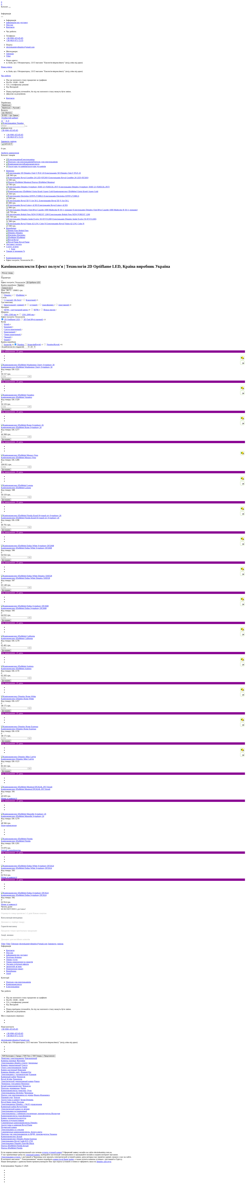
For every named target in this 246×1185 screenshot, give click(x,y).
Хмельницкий (31, 1058)
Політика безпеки (14, 957)
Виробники (11, 228)
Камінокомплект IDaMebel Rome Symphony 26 (21, 427)
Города (18, 1056)
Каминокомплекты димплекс (14, 1090)
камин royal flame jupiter (63, 1159)
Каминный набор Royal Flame (14, 1107)
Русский (16, 108)
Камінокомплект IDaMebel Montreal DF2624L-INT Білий (25, 789)
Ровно (37, 1081)
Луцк (29, 1090)
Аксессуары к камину (10, 1100)
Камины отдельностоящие (12, 1120)
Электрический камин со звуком (15, 1109)
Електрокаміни (12, 987)
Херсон (17, 1097)
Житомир (21, 1061)
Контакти (10, 27)
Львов (24, 1067)
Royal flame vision (8, 1102)
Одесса (24, 1065)
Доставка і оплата (14, 244)
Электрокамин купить (10, 1157)
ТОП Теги (26, 1056)
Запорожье (33, 1063)
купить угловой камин (52, 1152)
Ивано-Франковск (42, 1095)
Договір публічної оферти (17, 964)
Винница (25, 1084)
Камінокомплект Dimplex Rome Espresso (18, 729)
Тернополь (17, 1079)
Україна (21, 285)
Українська (6, 108)
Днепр (23, 1088)
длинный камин (33, 1155)
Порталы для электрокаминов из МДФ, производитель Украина (29, 1134)
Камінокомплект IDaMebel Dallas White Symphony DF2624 (26, 868)
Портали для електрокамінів (18, 982)
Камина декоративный (11, 1065)
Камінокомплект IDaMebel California (17, 638)
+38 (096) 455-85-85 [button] (9, 1029)
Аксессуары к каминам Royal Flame (16, 1125)
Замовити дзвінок (9, 141)
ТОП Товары (37, 1056)
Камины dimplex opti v (10, 1072)
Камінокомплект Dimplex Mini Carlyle (17, 759)
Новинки (10, 171)
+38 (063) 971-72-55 (14, 40)
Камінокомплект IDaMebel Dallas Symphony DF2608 (24, 608)
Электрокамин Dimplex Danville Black (17, 1143)
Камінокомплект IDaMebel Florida (15, 841)
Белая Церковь (27, 1100)
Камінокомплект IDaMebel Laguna (16, 488)
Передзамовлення (9, 825)
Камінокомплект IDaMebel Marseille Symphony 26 (22, 816)
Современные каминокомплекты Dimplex (19, 1123)
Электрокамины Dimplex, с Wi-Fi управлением (21, 1104)
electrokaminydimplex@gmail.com (20, 47)
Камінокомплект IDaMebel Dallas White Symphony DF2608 (26, 548)
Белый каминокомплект (11, 1086)
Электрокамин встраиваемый (14, 1111)
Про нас (9, 25)
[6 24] (27, 365)
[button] (6, 67)
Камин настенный (9, 1070)
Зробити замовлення (10, 153)
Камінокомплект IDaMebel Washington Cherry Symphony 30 (26, 367)
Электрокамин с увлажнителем (14, 1074)
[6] (19, 455)
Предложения (49, 1056)
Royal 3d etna (6, 1079)
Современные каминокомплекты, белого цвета (21, 1132)
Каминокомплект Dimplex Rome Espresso (19, 1139)
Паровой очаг (7, 1097)
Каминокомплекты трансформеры (16, 1116)
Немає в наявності (9, 798)
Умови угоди (12, 960)
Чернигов (21, 1077)
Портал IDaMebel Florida (11, 1148)
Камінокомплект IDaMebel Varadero (16, 397)
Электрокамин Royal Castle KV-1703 (17, 1141)
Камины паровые (8, 1061)
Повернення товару (14, 969)
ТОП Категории (8, 1056)
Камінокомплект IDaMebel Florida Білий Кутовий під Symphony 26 (30, 518)
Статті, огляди (12, 247)
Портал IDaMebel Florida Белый (15, 1146)
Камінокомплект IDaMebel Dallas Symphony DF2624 (24, 895)
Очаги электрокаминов (11, 1067)
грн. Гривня (13, 115)
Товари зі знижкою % (15, 251)
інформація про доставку (17, 22)
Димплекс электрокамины (12, 1058)
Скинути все (7, 288)
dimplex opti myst (104, 1161)
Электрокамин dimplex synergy (14, 1063)
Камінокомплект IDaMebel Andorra (16, 668)
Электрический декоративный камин (17, 1081)
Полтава (20, 1102)
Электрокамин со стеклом (12, 1130)
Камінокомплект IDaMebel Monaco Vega (18, 457)
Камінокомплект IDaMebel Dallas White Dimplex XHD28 (25, 578)
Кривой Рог (26, 1072)
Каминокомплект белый (11, 1136)
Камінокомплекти (14, 258)
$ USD (4, 115)
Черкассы (26, 1086)
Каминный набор (8, 1077)
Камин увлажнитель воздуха (13, 1118)
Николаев (22, 1070)
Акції (8, 973)
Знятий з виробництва (11, 850)
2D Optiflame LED (33, 282)
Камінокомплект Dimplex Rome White (17, 699)
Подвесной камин (9, 1127)
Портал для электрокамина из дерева (17, 1095)
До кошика (6, 379)
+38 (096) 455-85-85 (14, 38)
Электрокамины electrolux (12, 1093)
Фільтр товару (7, 273)
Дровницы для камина (11, 1084)
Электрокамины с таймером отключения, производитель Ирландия (30, 1113)
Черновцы (28, 1093)
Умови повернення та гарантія (19, 962)
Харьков (32, 1074)
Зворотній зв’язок (14, 966)
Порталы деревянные (10, 1088)
